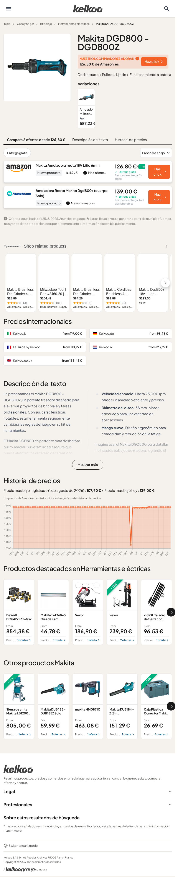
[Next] (171, 612)
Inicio (7, 23)
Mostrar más (87, 464)
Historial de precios (131, 139)
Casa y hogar (25, 23)
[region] (125, 108)
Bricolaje (46, 23)
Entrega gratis (17, 153)
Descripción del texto (90, 139)
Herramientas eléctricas (74, 23)
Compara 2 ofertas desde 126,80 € (36, 139)
